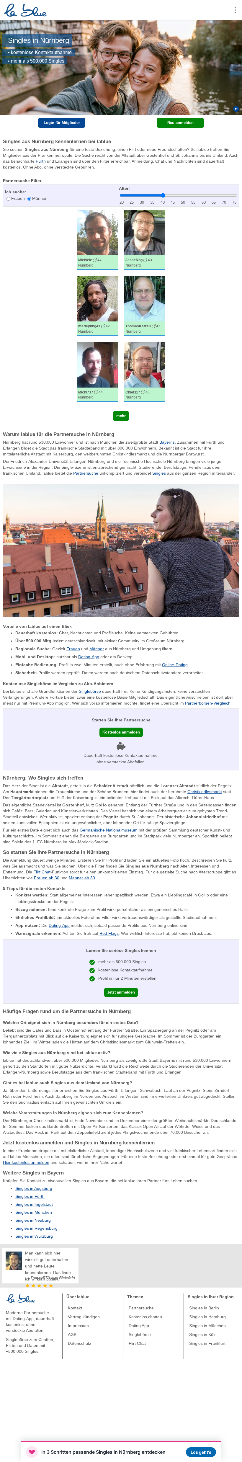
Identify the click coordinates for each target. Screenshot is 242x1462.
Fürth (41, 161)
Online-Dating (175, 664)
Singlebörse (90, 691)
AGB (72, 1334)
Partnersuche (85, 473)
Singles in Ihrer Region (211, 1296)
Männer (39, 198)
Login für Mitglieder (62, 122)
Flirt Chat (41, 872)
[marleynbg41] (97, 306)
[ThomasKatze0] (144, 306)
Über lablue (77, 1296)
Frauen (18, 198)
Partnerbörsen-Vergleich (207, 703)
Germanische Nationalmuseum (109, 830)
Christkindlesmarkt (204, 791)
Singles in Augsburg (33, 1188)
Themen (135, 1296)
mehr (121, 416)
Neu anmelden (180, 122)
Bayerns (167, 442)
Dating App (139, 1325)
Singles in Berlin (204, 1308)
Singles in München (33, 1212)
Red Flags (109, 933)
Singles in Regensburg (36, 1228)
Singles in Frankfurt (207, 1343)
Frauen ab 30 (46, 877)
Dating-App (88, 656)
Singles (159, 473)
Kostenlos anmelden (121, 732)
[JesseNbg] (144, 240)
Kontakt (75, 1308)
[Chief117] (144, 372)
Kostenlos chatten (145, 1316)
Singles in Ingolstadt (34, 1204)
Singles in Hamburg (207, 1316)
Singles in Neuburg (33, 1220)
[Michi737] (97, 372)
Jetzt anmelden (121, 992)
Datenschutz (79, 1343)
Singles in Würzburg (34, 1236)
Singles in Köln (203, 1334)
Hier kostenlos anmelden (26, 1162)
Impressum (78, 1325)
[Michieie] (97, 240)
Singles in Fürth (30, 1196)
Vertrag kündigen (84, 1316)
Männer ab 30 (82, 877)
